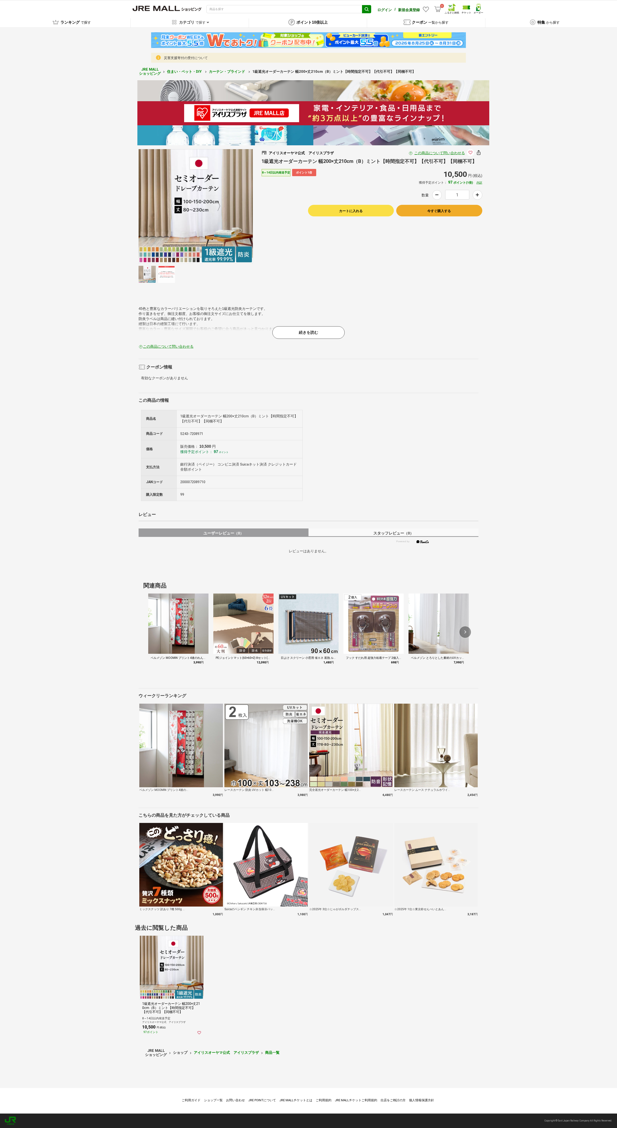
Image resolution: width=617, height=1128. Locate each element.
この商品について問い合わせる (439, 153)
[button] (465, 632)
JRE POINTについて (262, 1100)
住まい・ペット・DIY (185, 71)
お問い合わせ (235, 1100)
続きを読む (308, 332)
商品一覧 (272, 1052)
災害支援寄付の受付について (186, 58)
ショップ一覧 (213, 1100)
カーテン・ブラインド (227, 71)
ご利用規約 (323, 1100)
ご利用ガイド (191, 1100)
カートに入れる (351, 211)
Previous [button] (175, 206)
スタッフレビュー (393, 533)
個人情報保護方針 (421, 1100)
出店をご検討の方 (393, 1100)
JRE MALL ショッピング (150, 71)
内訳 (479, 182)
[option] (196, 206)
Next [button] (216, 206)
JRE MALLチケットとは (295, 1100)
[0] (437, 9)
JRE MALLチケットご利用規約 (356, 1100)
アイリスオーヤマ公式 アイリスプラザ (226, 1052)
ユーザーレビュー (223, 533)
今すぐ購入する (439, 211)
